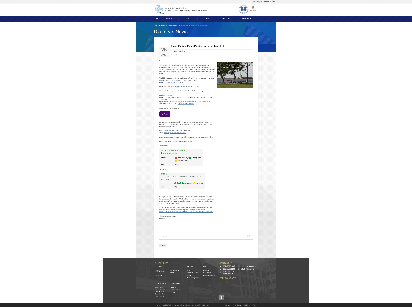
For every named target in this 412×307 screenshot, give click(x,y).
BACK (164, 246)
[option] (235, 75)
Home (155, 25)
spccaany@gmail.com (178, 87)
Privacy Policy (237, 305)
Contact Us (267, 2)
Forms (255, 305)
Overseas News (173, 25)
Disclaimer (247, 305)
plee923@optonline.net (189, 102)
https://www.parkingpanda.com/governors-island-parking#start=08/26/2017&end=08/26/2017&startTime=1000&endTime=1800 (186, 211)
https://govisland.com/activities (175, 133)
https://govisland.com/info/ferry (171, 82)
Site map (227, 305)
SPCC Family (256, 2)
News (163, 25)
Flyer (166, 114)
